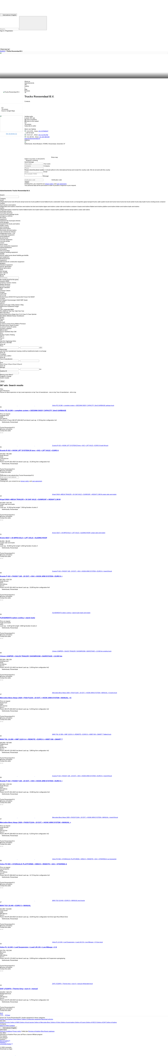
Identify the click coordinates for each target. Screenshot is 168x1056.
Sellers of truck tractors (27, 1022)
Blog (42, 1031)
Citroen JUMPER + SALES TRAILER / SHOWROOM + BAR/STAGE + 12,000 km (31, 656)
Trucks (2, 1019)
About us (3, 1025)
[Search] (33, 23)
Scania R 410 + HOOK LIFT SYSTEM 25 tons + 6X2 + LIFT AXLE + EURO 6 (29, 450)
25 (6, 1015)
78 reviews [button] (4, 109)
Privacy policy (17, 1031)
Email (45, 171)
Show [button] (36, 131)
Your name (47, 164)
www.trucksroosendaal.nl (32, 138)
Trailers (23, 1019)
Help (7, 1025)
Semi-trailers (17, 1019)
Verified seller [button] (28, 116)
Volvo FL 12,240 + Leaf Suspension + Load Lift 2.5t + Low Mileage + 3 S (28, 947)
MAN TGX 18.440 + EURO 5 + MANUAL (15, 905)
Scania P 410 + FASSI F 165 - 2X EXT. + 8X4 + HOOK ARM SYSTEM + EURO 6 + (31, 576)
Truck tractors (8, 1019)
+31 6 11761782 (43, 135)
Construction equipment (33, 1019)
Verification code (56, 180)
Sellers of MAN (15, 1022)
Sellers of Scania (80, 1022)
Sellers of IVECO (91, 1022)
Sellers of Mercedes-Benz (42, 1022)
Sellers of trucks (5, 1022)
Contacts (12, 1025)
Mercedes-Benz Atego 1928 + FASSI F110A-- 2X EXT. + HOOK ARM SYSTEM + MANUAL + (35, 822)
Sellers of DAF (101, 1022)
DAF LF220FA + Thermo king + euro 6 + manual (19, 989)
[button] (84, 40)
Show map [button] (54, 157)
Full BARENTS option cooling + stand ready (17, 618)
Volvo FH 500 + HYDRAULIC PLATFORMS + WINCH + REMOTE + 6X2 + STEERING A (33, 864)
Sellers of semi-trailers (68, 1022)
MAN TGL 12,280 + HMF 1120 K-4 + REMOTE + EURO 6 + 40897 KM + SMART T (31, 739)
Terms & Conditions (6, 1031)
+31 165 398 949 (44, 137)
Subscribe (4, 479)
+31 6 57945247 (43, 131)
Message (46, 176)
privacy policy (49, 184)
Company (47, 166)
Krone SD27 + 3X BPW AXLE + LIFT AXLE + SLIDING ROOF (23, 538)
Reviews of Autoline (34, 1031)
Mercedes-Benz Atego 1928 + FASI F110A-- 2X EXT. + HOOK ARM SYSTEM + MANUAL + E (35, 698)
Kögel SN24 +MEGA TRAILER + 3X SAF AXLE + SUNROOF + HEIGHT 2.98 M (30, 499)
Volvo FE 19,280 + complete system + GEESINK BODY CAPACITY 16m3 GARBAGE (33, 410)
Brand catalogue (49, 1031)
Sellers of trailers (111, 1022)
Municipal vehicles (47, 1019)
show (2, 381)
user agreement (61, 184)
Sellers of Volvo (56, 1022)
